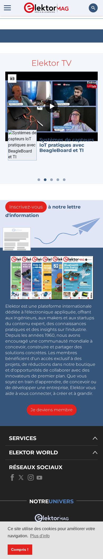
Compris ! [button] (20, 549)
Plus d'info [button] (40, 536)
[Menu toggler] (7, 7)
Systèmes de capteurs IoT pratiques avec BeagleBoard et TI (66, 145)
